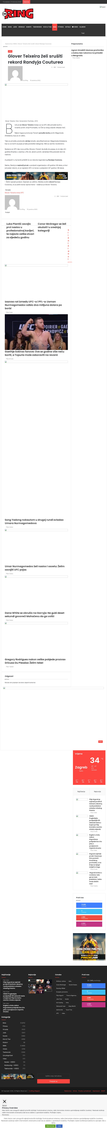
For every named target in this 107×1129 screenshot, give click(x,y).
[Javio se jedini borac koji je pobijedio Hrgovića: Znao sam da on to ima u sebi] (40, 991)
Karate (28, 27)
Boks (10, 27)
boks (70, 981)
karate (67, 999)
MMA (54, 27)
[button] (53, 715)
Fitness (61, 27)
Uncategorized (8, 1055)
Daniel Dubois (73, 985)
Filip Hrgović (60, 995)
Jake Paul (59, 999)
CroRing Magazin (34, 1091)
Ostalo (68, 27)
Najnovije (97, 792)
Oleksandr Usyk (61, 1006)
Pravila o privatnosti (84, 1091)
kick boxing (59, 1002)
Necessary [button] (5, 1115)
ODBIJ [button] (59, 1126)
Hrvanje (21, 27)
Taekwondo (37, 27)
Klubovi (82, 27)
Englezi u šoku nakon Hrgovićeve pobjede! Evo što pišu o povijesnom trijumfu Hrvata (95, 841)
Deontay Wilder (60, 988)
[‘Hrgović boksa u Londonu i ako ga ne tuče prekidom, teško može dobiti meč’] (82, 876)
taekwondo (59, 1010)
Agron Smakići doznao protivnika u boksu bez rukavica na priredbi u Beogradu (87, 53)
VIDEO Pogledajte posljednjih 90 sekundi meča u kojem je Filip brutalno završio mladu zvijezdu (95, 822)
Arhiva (75, 1091)
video (63, 1013)
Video (76, 27)
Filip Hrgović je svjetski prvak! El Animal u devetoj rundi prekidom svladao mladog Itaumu (95, 804)
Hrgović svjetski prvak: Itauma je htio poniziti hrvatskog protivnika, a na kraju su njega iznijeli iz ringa (95, 860)
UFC (57, 1013)
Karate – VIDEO (9, 1062)
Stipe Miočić (72, 1006)
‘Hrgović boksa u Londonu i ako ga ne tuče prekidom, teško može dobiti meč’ (95, 878)
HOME (4, 27)
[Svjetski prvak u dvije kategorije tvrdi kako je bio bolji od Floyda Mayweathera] (48, 991)
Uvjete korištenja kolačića (84, 1121)
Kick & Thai (47, 27)
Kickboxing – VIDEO (11, 1065)
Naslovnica (67, 1091)
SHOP (103, 1091)
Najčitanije (81, 792)
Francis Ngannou (71, 995)
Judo (15, 27)
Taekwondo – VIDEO (11, 1068)
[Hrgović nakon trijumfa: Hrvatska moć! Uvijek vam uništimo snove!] (32, 991)
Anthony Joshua (61, 981)
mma (67, 1002)
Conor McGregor (61, 985)
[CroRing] (18, 14)
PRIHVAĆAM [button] (50, 1126)
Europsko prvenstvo (62, 992)
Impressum (96, 1091)
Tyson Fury (69, 1010)
